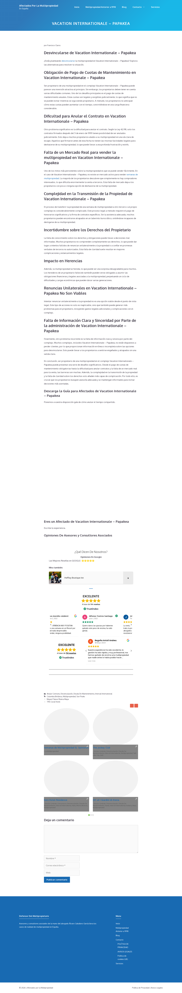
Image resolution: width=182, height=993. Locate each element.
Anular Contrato (53, 694)
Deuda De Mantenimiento (84, 694)
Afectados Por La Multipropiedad (38, 5)
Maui (134, 805)
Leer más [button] (91, 661)
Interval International (103, 694)
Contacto (137, 7)
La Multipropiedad (52, 751)
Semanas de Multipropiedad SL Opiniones (66, 747)
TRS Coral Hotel (53, 702)
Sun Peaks (81, 696)
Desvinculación (67, 694)
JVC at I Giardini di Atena (106, 800)
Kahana (129, 805)
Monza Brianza (81, 805)
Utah (101, 755)
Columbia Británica (54, 696)
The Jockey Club (101, 747)
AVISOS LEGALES (125, 951)
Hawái (107, 805)
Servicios (155, 7)
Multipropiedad (69, 696)
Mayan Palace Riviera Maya (58, 699)
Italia (74, 805)
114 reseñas (71, 653)
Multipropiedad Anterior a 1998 (101, 7)
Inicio (76, 7)
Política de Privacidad (140, 988)
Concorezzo (61, 803)
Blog (124, 7)
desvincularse (68, 60)
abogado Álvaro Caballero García (75, 923)
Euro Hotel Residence (55, 800)
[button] (131, 625)
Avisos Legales (157, 988)
